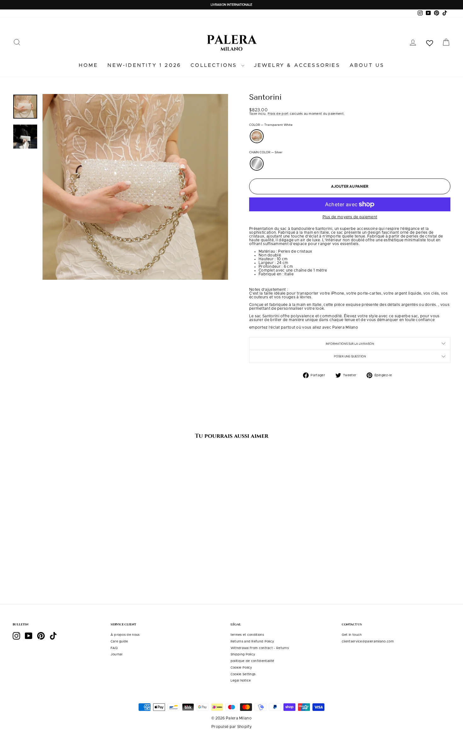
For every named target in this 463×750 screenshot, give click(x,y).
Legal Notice (241, 680)
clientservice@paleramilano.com (368, 641)
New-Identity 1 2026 (144, 65)
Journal (117, 654)
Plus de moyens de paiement (350, 217)
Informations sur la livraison (350, 343)
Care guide (119, 641)
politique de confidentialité (252, 661)
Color (271, 125)
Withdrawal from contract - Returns (260, 648)
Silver (256, 163)
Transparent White (256, 136)
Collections (215, 65)
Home (88, 65)
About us (367, 65)
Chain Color (266, 152)
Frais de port (278, 113)
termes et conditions (247, 634)
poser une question (350, 356)
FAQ (114, 648)
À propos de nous (125, 634)
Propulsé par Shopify (231, 727)
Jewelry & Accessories (297, 65)
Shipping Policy (243, 654)
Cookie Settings (243, 674)
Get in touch (352, 634)
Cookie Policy (241, 667)
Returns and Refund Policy (252, 641)
